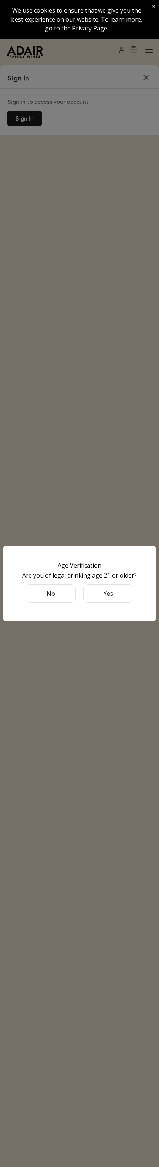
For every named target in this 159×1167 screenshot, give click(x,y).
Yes (108, 593)
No (51, 593)
